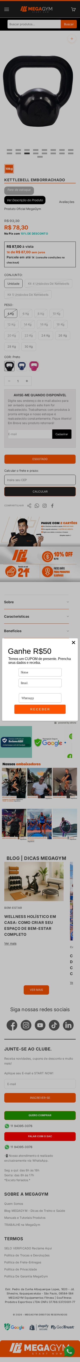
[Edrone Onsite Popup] (40, 681)
